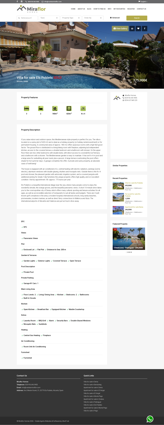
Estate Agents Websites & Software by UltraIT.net (52, 421)
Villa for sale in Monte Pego (93, 396)
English (143, 1)
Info (109, 9)
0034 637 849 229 (131, 100)
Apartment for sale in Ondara (94, 399)
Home (73, 9)
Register (131, 9)
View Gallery (121, 28)
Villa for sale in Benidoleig (92, 385)
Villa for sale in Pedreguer (92, 402)
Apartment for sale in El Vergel (94, 390)
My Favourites (119, 9)
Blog (89, 9)
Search (136, 18)
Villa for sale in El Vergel (92, 393)
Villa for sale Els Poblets (134, 183)
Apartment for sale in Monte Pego (95, 408)
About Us (81, 9)
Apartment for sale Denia (134, 207)
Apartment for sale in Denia (93, 387)
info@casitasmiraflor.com (31, 387)
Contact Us (141, 9)
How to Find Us (99, 9)
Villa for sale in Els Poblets (93, 405)
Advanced (116, 18)
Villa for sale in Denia (91, 382)
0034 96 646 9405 (131, 98)
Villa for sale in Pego (91, 411)
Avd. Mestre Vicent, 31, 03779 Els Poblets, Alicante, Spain (43, 390)
